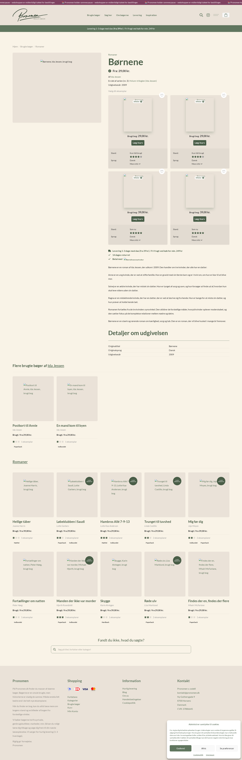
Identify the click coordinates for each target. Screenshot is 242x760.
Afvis (203, 748)
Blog (124, 692)
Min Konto (73, 711)
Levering (137, 15)
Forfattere (72, 697)
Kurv (70, 707)
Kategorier (73, 700)
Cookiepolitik (198, 755)
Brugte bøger (93, 15)
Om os (125, 695)
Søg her (108, 15)
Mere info (134, 164)
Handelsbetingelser (131, 699)
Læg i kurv (138, 142)
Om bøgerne (122, 15)
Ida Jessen (116, 76)
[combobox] (121, 649)
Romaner (39, 46)
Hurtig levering (129, 688)
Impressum (210, 755)
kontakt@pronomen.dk (188, 692)
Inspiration (151, 15)
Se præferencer (227, 748)
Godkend (180, 748)
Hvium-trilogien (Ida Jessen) (143, 80)
